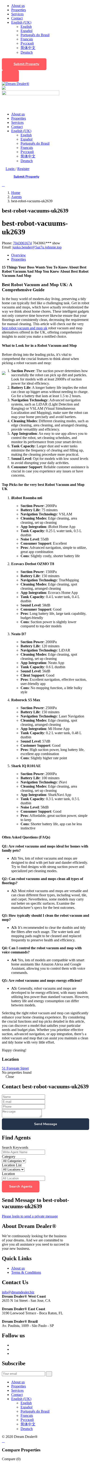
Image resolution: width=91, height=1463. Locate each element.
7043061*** (46, 243)
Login (10, 169)
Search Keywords (15, 1147)
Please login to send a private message (30, 1216)
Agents (16, 197)
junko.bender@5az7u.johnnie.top (37, 247)
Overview (18, 255)
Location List (11, 1165)
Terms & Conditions (26, 1272)
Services (17, 14)
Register (23, 169)
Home (15, 193)
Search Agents (20, 1186)
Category (8, 1157)
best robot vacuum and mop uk (24, 328)
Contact (17, 18)
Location (8, 1174)
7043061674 (22, 243)
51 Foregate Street (15, 1068)
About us (18, 6)
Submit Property (26, 64)
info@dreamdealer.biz (18, 1292)
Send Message (45, 1124)
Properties (18, 10)
